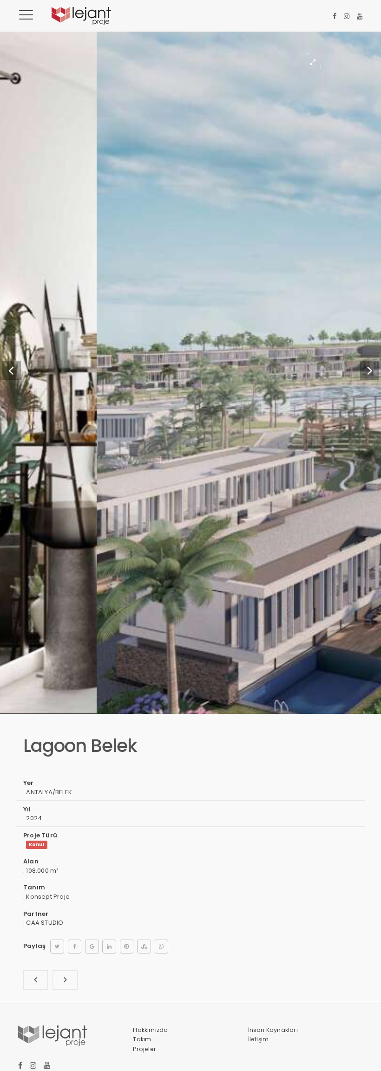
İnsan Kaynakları (273, 1030)
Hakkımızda (150, 1030)
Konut (37, 845)
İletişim (258, 1039)
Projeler (144, 1049)
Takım (142, 1039)
